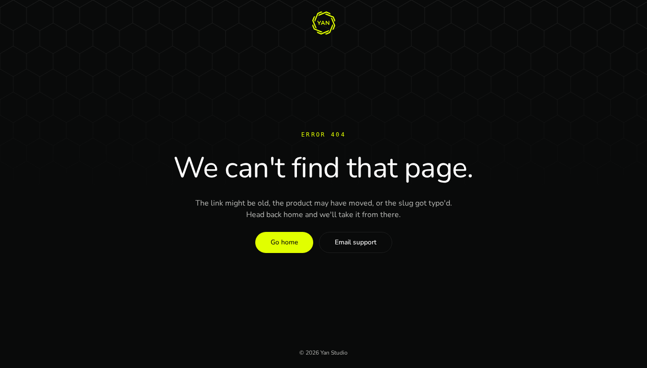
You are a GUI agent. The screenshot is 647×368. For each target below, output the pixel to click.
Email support (355, 242)
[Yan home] (323, 23)
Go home (284, 242)
